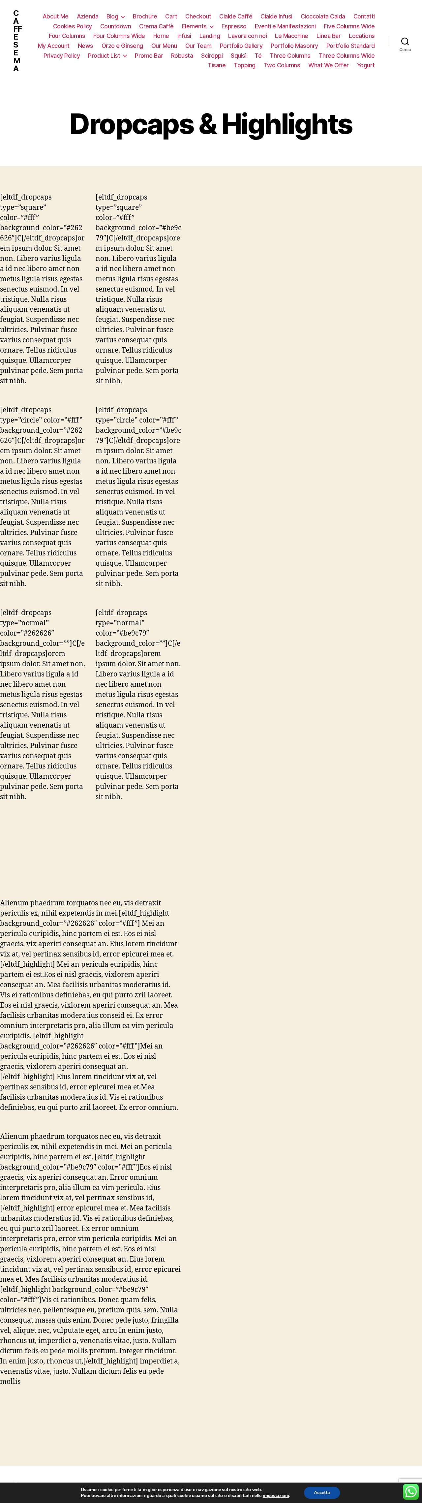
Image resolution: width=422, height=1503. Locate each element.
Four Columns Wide (119, 35)
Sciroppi (212, 55)
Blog (112, 16)
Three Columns (290, 55)
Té (258, 55)
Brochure (145, 16)
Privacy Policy (62, 55)
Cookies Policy (72, 26)
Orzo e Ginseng (122, 45)
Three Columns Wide (347, 55)
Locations (362, 35)
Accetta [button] (322, 1492)
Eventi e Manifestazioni (285, 26)
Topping (245, 65)
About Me (56, 16)
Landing (209, 35)
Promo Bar (149, 55)
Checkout (198, 16)
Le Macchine (291, 35)
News (85, 45)
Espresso (234, 26)
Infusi (184, 35)
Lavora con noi (247, 35)
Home (161, 35)
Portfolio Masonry (294, 45)
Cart (171, 16)
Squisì (238, 55)
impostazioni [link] (276, 1495)
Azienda (88, 16)
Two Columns (282, 65)
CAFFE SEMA (17, 41)
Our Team (198, 45)
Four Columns (67, 35)
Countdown (115, 26)
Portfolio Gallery (241, 45)
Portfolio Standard (350, 45)
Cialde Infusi (276, 16)
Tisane (217, 65)
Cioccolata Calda (323, 16)
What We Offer (328, 65)
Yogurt (366, 65)
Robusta (182, 55)
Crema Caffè (156, 26)
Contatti (364, 16)
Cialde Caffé (235, 16)
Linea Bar (328, 35)
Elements (194, 26)
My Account (54, 45)
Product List (104, 55)
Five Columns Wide (349, 26)
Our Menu (164, 45)
